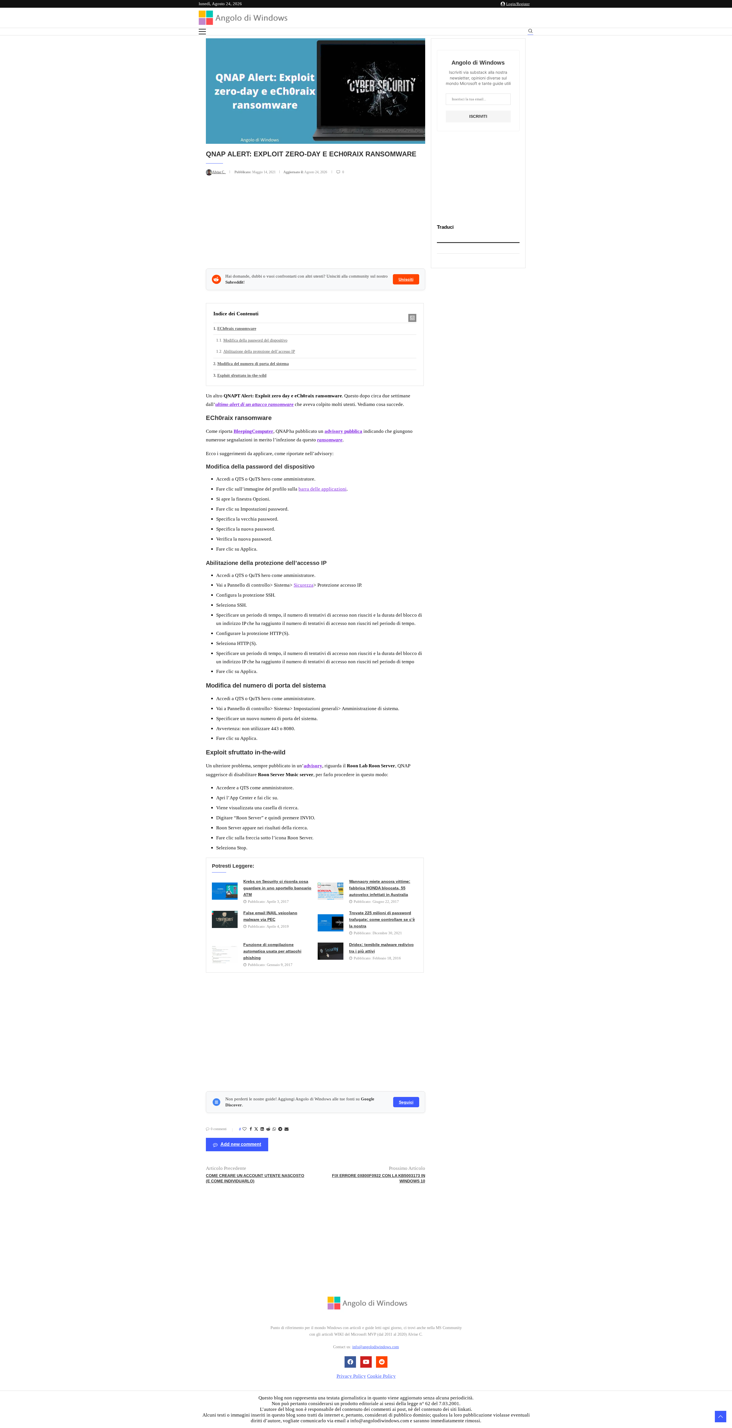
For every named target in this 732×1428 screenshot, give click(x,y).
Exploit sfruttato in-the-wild (241, 375)
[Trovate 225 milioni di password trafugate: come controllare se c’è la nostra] (330, 922)
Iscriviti (478, 116)
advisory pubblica (343, 431)
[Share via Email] (287, 1129)
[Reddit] (381, 1362)
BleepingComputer (253, 431)
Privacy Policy (351, 1376)
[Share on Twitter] (256, 1129)
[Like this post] (244, 1129)
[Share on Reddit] (268, 1129)
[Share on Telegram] (280, 1129)
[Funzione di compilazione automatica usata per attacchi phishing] (225, 954)
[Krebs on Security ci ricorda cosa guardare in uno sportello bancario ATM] (225, 891)
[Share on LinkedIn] (262, 1129)
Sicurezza (303, 585)
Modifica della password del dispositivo (255, 340)
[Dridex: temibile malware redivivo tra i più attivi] (330, 951)
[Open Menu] (202, 31)
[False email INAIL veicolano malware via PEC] (225, 919)
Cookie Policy (381, 1376)
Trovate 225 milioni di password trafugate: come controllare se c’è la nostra (382, 919)
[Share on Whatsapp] (274, 1129)
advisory (313, 765)
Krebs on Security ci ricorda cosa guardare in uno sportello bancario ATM (277, 888)
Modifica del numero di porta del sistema (253, 364)
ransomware (330, 440)
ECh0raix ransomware (236, 328)
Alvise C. (219, 172)
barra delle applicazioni (323, 489)
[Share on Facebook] (251, 1129)
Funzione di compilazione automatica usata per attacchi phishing (272, 951)
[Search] (530, 32)
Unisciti (406, 279)
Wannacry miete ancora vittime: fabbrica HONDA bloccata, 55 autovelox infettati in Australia (379, 888)
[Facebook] (350, 1362)
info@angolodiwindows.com (375, 1347)
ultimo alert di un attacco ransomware (254, 404)
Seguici (406, 1102)
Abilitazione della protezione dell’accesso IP (259, 351)
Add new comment (240, 1144)
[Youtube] (366, 1362)
